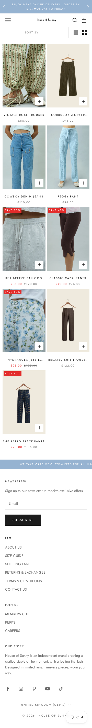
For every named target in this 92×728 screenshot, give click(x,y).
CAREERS (12, 630)
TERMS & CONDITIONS (23, 581)
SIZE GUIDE (14, 555)
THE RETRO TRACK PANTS (24, 441)
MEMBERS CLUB (17, 613)
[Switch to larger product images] (76, 32)
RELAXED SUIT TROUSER (68, 360)
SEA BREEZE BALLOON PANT (23, 278)
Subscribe (23, 520)
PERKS (10, 622)
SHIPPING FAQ (17, 564)
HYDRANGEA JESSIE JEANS (24, 360)
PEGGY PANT (68, 196)
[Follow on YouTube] (47, 688)
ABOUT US (13, 547)
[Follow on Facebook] (7, 688)
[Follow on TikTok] (60, 688)
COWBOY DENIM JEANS (24, 196)
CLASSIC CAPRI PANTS (68, 278)
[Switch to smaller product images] (84, 32)
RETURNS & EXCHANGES (25, 572)
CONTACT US (16, 589)
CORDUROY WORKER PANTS (68, 115)
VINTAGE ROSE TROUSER (24, 115)
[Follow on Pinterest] (34, 688)
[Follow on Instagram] (21, 688)
